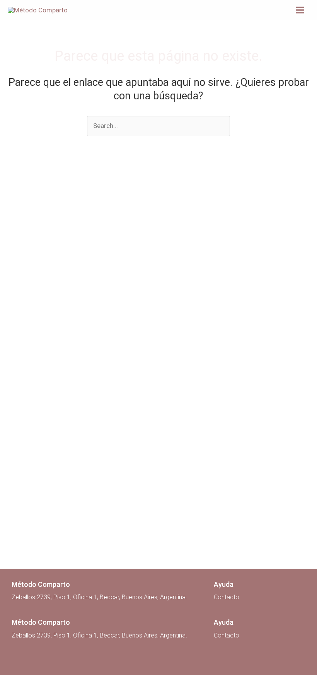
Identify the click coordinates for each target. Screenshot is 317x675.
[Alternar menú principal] (300, 10)
